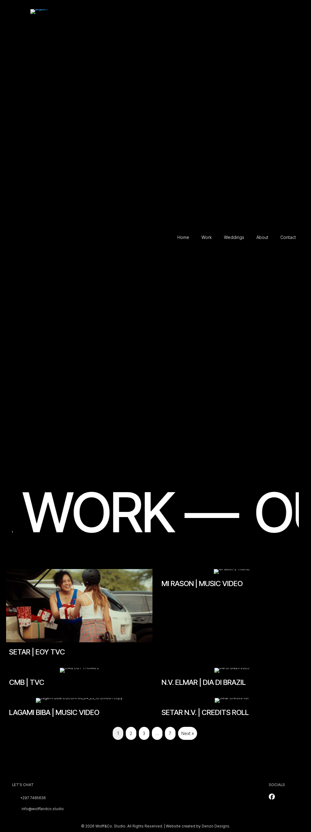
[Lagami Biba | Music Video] (79, 710)
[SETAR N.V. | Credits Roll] (232, 710)
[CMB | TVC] (79, 680)
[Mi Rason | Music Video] (232, 615)
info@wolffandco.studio (43, 808)
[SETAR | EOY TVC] (79, 615)
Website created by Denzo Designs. (198, 826)
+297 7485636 (33, 798)
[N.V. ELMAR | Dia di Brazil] (232, 680)
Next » (187, 733)
